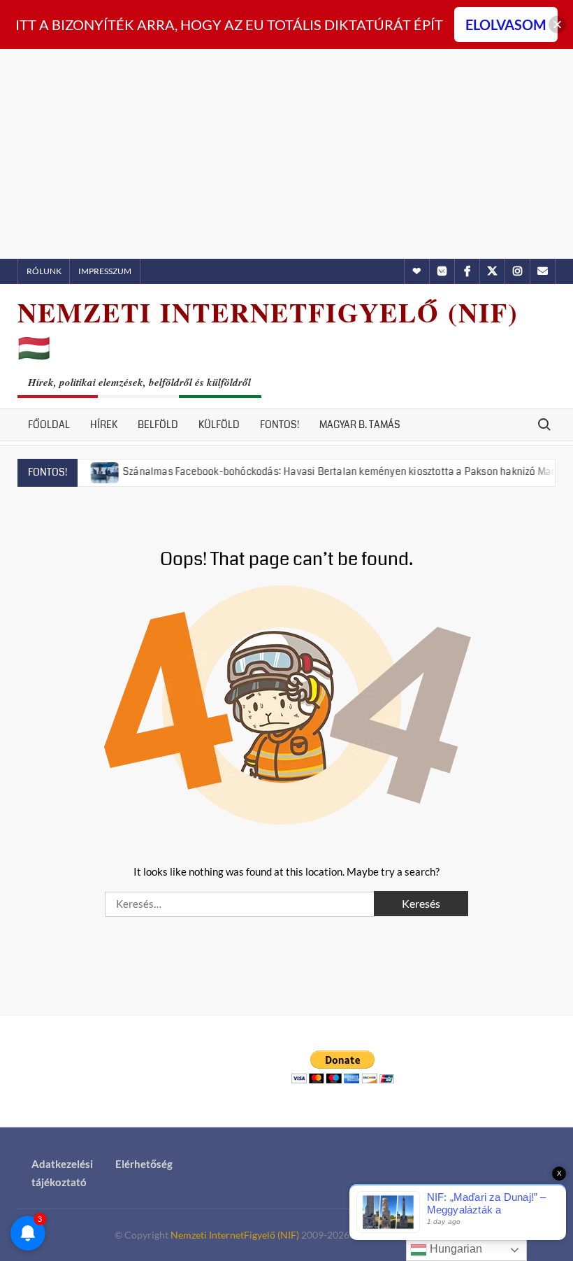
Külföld (219, 425)
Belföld (158, 425)
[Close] (557, 25)
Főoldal (49, 425)
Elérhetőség (144, 1163)
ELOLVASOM (505, 24)
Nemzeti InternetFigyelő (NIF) (235, 1235)
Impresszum (104, 271)
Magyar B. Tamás (359, 425)
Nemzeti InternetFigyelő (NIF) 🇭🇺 (267, 329)
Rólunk (44, 271)
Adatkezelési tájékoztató (62, 1172)
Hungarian (454, 1249)
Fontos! (279, 425)
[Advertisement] (286, 154)
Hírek (103, 425)
